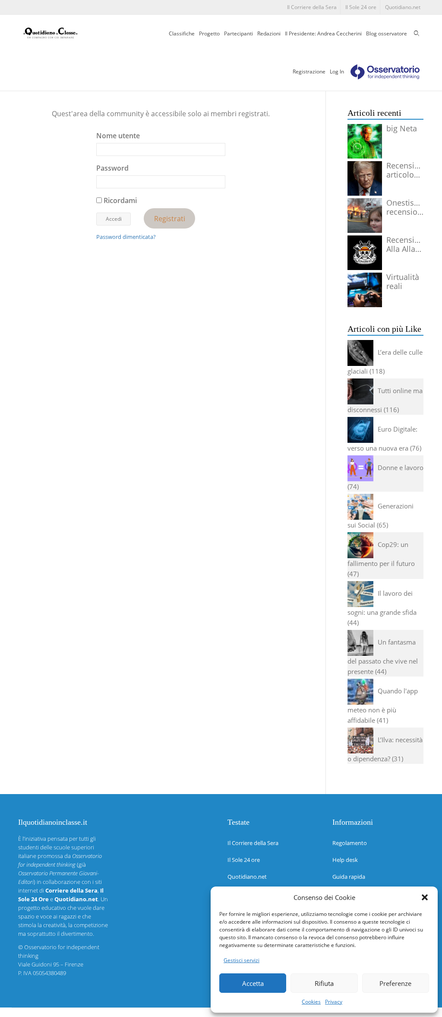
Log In (337, 71)
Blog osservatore (386, 33)
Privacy (333, 1001)
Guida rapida (348, 876)
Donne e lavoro (400, 467)
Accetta (253, 983)
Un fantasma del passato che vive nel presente (382, 657)
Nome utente (118, 135)
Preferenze (395, 983)
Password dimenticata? (126, 237)
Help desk (345, 860)
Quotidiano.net (402, 7)
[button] (424, 897)
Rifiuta (324, 983)
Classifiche (182, 33)
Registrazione (309, 71)
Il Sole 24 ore (360, 7)
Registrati (169, 218)
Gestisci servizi (241, 960)
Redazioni (269, 33)
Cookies (311, 1001)
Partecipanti (238, 33)
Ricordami (119, 200)
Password (112, 168)
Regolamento (349, 843)
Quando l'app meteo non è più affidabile (382, 705)
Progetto (209, 33)
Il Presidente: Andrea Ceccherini (323, 33)
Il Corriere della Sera (312, 7)
